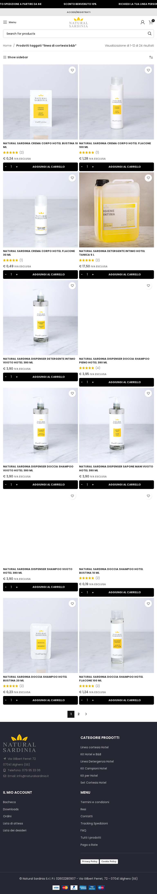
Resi (83, 809)
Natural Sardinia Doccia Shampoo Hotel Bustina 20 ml (35, 678)
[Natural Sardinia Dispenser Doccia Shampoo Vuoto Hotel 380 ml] (40, 425)
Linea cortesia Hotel (95, 747)
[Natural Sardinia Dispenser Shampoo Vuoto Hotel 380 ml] (40, 527)
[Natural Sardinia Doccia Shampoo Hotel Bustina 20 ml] (40, 635)
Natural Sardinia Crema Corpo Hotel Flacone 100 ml (115, 145)
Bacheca (9, 802)
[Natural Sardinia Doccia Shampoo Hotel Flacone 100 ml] (116, 635)
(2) (21, 152)
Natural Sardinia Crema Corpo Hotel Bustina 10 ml (40, 145)
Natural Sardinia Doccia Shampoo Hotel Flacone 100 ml (111, 678)
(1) (97, 152)
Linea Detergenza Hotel (97, 762)
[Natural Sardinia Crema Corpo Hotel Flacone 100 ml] (116, 102)
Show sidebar (18, 57)
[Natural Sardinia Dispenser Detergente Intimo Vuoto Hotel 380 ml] (40, 317)
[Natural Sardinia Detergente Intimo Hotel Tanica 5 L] (116, 209)
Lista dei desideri (14, 830)
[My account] (143, 22)
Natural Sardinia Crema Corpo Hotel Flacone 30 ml (39, 253)
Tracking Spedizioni (94, 823)
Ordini (7, 816)
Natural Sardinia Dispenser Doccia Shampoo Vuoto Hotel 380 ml (38, 468)
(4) (97, 367)
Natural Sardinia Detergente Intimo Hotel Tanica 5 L (112, 253)
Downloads (11, 809)
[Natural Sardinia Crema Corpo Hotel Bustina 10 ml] (40, 102)
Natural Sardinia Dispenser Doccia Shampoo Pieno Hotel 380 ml (114, 360)
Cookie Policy (108, 861)
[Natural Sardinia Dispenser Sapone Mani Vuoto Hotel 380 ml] (116, 425)
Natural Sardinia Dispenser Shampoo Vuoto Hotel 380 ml (37, 571)
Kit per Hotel (89, 776)
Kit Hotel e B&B (91, 754)
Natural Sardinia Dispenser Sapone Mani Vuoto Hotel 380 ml (116, 468)
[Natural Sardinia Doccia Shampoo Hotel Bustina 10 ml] (116, 527)
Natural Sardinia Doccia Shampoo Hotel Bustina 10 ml (111, 571)
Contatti (87, 816)
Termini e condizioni (95, 802)
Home (7, 45)
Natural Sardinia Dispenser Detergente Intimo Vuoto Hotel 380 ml (39, 360)
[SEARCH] (149, 33)
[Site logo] (78, 22)
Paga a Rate (89, 845)
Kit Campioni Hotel (94, 768)
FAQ (83, 830)
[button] (40, 167)
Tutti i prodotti (91, 838)
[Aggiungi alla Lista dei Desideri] (72, 70)
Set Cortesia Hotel (93, 783)
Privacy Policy (89, 861)
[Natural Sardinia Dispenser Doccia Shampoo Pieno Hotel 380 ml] (116, 317)
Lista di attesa (13, 823)
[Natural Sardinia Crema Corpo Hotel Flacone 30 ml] (40, 209)
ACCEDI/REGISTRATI (78, 12)
